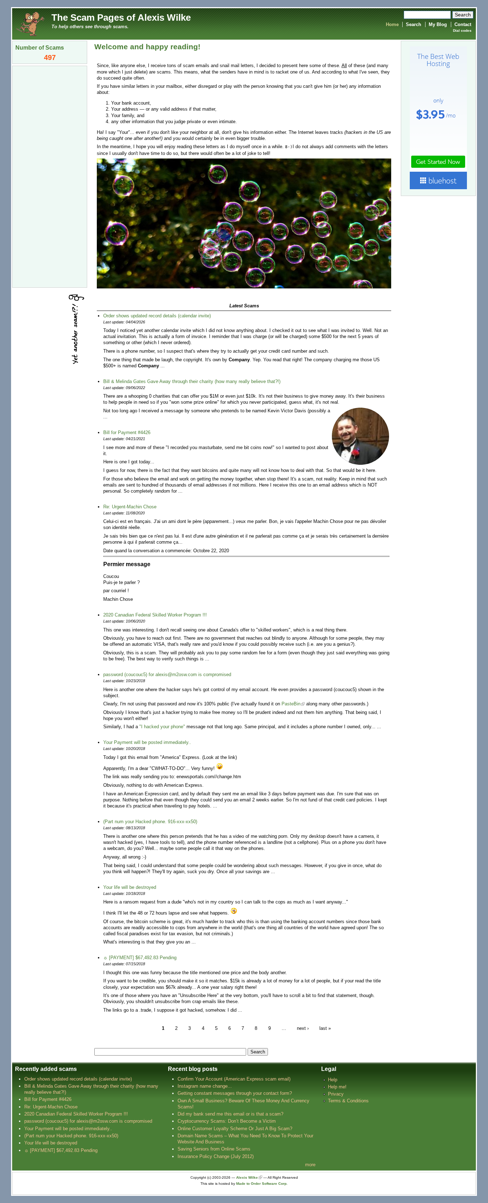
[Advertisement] (49, 176)
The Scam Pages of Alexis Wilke (121, 17)
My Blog (438, 24)
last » (325, 1028)
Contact (462, 24)
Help (332, 1079)
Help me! (337, 1086)
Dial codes (462, 30)
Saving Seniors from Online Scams (214, 1149)
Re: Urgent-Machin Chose (129, 506)
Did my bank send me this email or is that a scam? (230, 1114)
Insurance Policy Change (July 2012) (216, 1156)
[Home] (30, 23)
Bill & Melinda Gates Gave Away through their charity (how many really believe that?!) (191, 381)
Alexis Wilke (247, 1177)
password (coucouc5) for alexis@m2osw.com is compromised (167, 674)
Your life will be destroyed (129, 887)
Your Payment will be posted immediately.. (147, 742)
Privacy (336, 1094)
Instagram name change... (205, 1086)
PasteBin (291, 703)
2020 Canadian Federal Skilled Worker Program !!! (155, 615)
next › (303, 1028)
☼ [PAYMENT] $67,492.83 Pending (139, 957)
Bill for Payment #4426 (126, 432)
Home (392, 24)
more (310, 1164)
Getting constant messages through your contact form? (235, 1093)
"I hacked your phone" (162, 726)
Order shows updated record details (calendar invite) (157, 315)
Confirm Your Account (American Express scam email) (234, 1079)
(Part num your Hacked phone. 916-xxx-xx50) (150, 821)
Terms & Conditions (348, 1100)
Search (413, 24)
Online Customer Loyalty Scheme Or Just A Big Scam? (235, 1128)
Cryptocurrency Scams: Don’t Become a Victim (227, 1121)
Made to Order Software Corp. (262, 1184)
